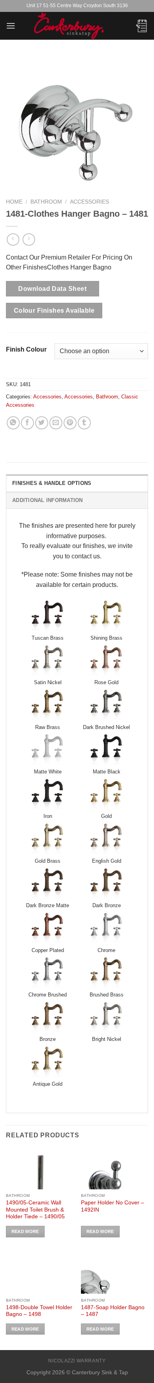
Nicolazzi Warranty (76, 1361)
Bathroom (46, 202)
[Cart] (141, 25)
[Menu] (10, 25)
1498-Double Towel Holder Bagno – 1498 (39, 1311)
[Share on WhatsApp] (13, 422)
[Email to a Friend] (55, 422)
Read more (25, 1231)
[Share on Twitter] (41, 422)
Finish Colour (26, 349)
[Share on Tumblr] (84, 422)
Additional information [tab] (47, 500)
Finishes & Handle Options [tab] (51, 483)
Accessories (89, 202)
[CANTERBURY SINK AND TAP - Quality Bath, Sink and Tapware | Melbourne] (77, 26)
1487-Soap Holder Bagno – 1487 (113, 1311)
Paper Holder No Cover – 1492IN (112, 1206)
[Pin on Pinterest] (70, 422)
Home (14, 202)
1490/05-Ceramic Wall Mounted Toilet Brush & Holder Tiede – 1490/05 (35, 1210)
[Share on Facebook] (27, 422)
